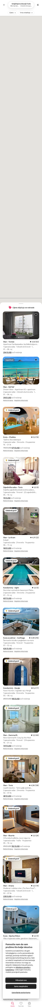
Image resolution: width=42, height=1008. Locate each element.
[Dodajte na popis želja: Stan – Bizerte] (36, 808)
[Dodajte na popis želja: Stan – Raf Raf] (36, 360)
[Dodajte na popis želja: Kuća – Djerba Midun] (36, 909)
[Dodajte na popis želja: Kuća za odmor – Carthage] (36, 611)
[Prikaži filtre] (37, 4)
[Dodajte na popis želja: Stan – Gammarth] (36, 708)
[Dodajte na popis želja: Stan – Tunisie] (36, 314)
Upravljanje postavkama (21, 993)
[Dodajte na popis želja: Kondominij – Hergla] (36, 661)
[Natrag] (4, 4)
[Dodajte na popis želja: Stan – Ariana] (36, 858)
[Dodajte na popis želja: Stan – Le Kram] (36, 510)
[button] (7, 352)
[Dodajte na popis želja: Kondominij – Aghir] (36, 560)
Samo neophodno (21, 986)
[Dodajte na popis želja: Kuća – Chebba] (36, 410)
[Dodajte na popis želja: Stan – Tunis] (36, 758)
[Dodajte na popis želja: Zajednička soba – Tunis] (36, 460)
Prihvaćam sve (21, 980)
